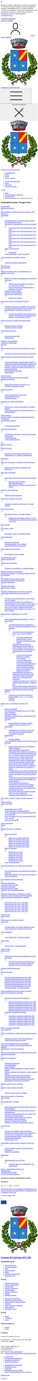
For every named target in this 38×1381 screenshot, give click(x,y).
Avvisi (7, 1320)
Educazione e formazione (12, 1298)
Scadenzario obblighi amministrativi (16, 262)
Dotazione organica (7, 389)
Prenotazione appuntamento (13, 1358)
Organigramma (9, 338)
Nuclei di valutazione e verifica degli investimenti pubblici (18, 1033)
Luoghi (7, 1327)
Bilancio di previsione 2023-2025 (19, 843)
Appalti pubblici (10, 1290)
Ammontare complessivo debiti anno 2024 (22, 1019)
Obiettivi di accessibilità (12, 1152)
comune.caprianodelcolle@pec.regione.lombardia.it (20, 1353)
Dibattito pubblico (14, 739)
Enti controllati (5, 525)
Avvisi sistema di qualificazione (26, 663)
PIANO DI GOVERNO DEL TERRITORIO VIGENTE (19, 1052)
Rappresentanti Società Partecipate (15, 546)
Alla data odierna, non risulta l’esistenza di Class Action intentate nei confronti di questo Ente (19, 928)
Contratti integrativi (11, 438)
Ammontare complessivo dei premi (11, 498)
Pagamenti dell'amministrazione (10, 968)
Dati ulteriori (5, 1155)
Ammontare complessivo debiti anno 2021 (22, 1024)
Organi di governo (10, 1265)
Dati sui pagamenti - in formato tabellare (17, 988)
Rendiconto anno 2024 (16, 854)
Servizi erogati (5, 916)
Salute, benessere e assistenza (14, 1305)
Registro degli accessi (11, 1140)
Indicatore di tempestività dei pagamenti (17, 998)
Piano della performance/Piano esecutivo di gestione (21, 478)
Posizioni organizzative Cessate (14, 386)
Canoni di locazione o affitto (9, 885)
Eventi (7, 1329)
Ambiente (8, 1304)
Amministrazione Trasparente (14, 195)
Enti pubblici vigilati (7, 528)
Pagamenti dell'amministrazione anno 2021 (18, 986)
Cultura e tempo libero (11, 1285)
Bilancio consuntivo (11, 848)
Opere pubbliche (6, 1029)
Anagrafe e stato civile (11, 1283)
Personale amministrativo (12, 1274)
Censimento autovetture (8, 886)
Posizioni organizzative (8, 379)
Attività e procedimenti (8, 559)
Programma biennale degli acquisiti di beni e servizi (24, 638)
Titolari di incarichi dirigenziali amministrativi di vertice (18, 348)
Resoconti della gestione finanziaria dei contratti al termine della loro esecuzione (24, 687)
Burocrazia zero (6, 266)
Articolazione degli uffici (8, 331)
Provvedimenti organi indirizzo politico (13, 579)
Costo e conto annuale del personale (16, 395)
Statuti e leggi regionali (12, 248)
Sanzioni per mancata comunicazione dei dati (14, 301)
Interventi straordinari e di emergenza (12, 1096)
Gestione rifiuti (5, 949)
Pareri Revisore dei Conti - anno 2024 (16, 906)
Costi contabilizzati (6, 932)
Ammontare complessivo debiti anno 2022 (22, 1023)
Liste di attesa (5, 940)
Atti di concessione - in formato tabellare (17, 811)
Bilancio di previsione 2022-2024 (19, 845)
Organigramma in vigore (12, 396)
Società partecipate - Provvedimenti (15, 544)
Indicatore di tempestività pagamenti (12, 993)
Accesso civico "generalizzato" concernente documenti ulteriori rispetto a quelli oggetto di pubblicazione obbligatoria (19, 1136)
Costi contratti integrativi (12, 439)
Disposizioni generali (7, 208)
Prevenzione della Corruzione (10, 1102)
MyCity (4, 1378)
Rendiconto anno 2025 (16, 852)
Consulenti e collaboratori (9, 343)
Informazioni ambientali (8, 1054)
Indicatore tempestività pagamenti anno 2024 (22, 1005)
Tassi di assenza (6, 415)
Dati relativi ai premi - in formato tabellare (17, 514)
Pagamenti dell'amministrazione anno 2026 (18, 977)
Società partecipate (6, 537)
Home (6, 193)
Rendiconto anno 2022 (16, 857)
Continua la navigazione (8, 19)
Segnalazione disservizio (12, 1360)
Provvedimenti (5, 575)
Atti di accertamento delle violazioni (16, 1121)
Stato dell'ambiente (10, 1065)
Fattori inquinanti (10, 1067)
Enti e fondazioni (10, 1270)
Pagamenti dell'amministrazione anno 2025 (18, 979)
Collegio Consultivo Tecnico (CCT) (20, 725)
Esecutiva (8, 719)
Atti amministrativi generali (13, 222)
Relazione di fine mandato (13, 291)
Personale (4, 344)
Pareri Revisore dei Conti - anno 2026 (16, 902)
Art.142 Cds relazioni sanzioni (10, 1174)
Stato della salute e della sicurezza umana (17, 1077)
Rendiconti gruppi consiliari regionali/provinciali (15, 320)
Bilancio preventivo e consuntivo (11, 829)
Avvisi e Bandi (21, 658)
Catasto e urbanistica (11, 1292)
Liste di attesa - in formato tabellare (15, 946)
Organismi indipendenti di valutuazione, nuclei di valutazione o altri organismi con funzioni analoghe (16, 894)
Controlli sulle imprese (8, 582)
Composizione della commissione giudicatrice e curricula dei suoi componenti (22, 677)
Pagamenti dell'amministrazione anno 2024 (18, 981)
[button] (10, 173)
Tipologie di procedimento (9, 563)
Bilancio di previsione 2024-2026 (19, 841)
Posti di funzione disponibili (13, 371)
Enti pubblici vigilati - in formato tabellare (17, 534)
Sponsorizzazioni (10, 717)
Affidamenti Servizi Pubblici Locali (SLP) (21, 730)
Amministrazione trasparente (13, 1365)
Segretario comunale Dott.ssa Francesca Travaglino (20, 353)
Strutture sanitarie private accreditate (12, 1084)
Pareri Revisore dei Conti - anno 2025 (16, 904)
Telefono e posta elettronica (9, 341)
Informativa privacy (11, 1367)
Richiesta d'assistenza (11, 1362)
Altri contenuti (5, 1098)
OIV (2, 443)
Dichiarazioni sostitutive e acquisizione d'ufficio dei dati (18, 573)
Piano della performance (8, 472)
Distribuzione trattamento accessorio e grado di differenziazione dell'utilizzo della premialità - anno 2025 (23, 519)
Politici (7, 1272)
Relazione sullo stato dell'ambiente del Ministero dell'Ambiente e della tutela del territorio (19, 1079)
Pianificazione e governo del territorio (12, 1049)
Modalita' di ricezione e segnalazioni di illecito (19, 1122)
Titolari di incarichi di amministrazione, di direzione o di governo (21, 288)
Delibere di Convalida (15, 298)
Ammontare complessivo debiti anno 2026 (22, 1016)
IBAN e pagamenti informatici (10, 1028)
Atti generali (4, 215)
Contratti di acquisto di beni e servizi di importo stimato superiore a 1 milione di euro (24, 682)
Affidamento (8, 726)
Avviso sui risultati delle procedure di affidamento (24, 661)
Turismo (7, 1293)
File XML (12, 700)
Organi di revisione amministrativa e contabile (15, 897)
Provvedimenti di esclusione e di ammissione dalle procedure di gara (23, 673)
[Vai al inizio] (1, 1199)
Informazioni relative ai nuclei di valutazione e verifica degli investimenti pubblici (19, 1039)
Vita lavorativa (9, 1286)
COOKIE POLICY (7, 15)
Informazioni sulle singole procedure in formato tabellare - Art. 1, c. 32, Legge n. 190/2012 (21, 696)
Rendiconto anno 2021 (16, 859)
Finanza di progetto (11, 714)
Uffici (6, 1269)
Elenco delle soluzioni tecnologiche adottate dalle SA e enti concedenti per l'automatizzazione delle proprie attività (22, 793)
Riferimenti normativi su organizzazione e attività (20, 220)
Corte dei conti (5, 914)
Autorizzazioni (9, 1307)
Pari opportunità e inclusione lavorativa (21, 723)
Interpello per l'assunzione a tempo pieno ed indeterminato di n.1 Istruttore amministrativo (18, 454)
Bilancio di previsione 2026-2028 (19, 838)
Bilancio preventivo (11, 834)
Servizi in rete (5, 951)
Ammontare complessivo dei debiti (15, 1012)
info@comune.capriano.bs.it (14, 1351)
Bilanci (3, 825)
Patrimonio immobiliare (8, 883)
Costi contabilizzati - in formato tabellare (17, 937)
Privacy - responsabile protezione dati (12, 1169)
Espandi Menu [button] (5, 206)
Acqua (7, 183)
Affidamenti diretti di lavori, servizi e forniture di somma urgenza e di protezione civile (25, 667)
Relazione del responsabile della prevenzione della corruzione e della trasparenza (20, 1114)
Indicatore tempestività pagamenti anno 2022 (22, 1009)
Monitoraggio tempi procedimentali (11, 571)
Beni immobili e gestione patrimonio (12, 879)
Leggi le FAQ (9, 1356)
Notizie (7, 1316)
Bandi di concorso (6, 444)
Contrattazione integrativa (9, 429)
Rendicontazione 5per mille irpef (15, 1160)
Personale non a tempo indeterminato (12, 401)
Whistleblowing (6, 1171)
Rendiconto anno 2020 (16, 861)
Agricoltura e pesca (11, 1309)
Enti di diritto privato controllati (10, 549)
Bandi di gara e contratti (8, 588)
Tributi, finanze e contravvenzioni (15, 1302)
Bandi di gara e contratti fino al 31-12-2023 (14, 614)
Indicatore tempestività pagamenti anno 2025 (22, 1003)
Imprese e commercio (11, 1288)
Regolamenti (12, 252)
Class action (4, 922)
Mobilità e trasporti (10, 1295)
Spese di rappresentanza (12, 862)
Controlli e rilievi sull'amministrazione (12, 890)
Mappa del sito (5, 1375)
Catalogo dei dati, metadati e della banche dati (19, 1148)
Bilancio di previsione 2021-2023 (19, 846)
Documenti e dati (10, 1276)
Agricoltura (8, 185)
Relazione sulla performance (9, 490)
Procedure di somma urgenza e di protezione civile (20, 716)
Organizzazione (10, 196)
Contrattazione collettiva (8, 420)
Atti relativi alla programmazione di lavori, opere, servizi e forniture (23, 632)
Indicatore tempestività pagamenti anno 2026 (22, 1002)
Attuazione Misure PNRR (9, 1172)
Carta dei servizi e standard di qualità (12, 920)
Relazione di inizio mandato (13, 292)
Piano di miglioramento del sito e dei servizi (18, 1372)
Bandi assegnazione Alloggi (9, 888)
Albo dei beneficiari (7, 823)
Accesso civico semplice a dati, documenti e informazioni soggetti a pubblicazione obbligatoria (20, 1132)
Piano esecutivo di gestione (17, 481)
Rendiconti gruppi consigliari (14, 326)
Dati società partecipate (12, 542)
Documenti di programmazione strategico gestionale (21, 224)
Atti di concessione (6, 804)
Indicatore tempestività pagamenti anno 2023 (22, 1007)
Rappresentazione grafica (8, 557)
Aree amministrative (11, 1267)
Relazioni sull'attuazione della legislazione (17, 1075)
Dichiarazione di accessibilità (14, 1370)
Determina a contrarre (23, 657)
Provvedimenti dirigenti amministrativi (12, 580)
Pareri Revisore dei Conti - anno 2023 (16, 908)
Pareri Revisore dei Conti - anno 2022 (16, 909)
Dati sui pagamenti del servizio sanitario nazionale (16, 991)
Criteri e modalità (6, 802)
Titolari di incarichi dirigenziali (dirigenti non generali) (17, 357)
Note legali (8, 1368)
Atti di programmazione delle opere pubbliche (15, 1043)
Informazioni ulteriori (22, 670)
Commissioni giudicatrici (16, 734)
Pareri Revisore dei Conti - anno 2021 (16, 911)
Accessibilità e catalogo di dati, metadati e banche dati (17, 1143)
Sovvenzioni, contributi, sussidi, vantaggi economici (17, 798)
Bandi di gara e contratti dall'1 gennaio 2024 (14, 703)
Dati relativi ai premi (7, 509)
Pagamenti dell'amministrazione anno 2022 (18, 984)
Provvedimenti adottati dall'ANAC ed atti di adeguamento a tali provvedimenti (18, 1118)
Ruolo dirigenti (9, 372)
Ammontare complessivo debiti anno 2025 (22, 1017)
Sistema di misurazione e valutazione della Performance (18, 462)
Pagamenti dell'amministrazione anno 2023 (18, 982)
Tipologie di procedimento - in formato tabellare (19, 568)
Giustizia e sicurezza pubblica (14, 1300)
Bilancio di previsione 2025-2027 (19, 839)
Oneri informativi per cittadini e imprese (13, 257)
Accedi (3, 190)
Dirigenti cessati (6, 376)
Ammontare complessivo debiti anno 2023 (22, 1021)
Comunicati (8, 1318)
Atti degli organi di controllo (13, 327)
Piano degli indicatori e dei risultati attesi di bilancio (16, 866)
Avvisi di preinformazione (24, 655)
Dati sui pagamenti (6, 972)
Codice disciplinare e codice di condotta (17, 254)
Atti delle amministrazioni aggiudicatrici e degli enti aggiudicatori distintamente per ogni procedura (16, 592)
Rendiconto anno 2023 (16, 855)
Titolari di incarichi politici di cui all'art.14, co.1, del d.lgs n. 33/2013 (22, 284)
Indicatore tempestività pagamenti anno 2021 (22, 1010)
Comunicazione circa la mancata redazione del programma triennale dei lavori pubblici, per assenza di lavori (23, 779)
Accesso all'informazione (12, 181)
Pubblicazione (9, 735)
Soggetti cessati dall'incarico (13, 294)
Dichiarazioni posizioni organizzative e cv (17, 384)
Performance (5, 458)
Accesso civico (5, 1126)
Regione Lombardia (7, 21)
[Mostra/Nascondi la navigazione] (16, 96)
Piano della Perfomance (16, 483)
